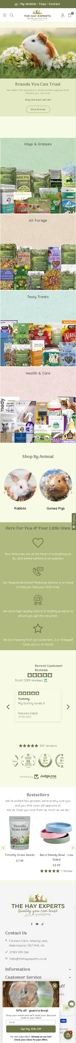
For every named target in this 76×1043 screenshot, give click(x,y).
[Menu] (4, 15)
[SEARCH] (11, 15)
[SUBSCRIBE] (67, 1008)
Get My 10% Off (31, 1029)
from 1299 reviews (29, 680)
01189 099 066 (19, 952)
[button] (69, 15)
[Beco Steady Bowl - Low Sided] (56, 833)
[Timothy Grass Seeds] (20, 833)
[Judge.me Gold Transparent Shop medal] (38, 761)
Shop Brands (38, 109)
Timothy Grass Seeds (20, 855)
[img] (40, 675)
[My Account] (62, 15)
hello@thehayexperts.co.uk (28, 959)
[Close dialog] (55, 986)
